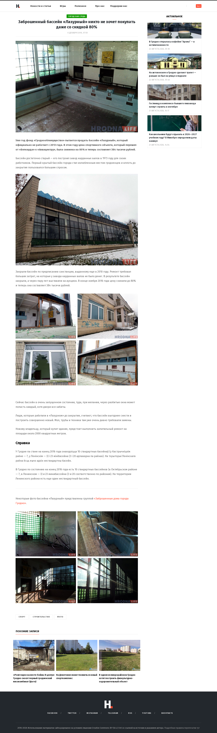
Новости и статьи (40, 6)
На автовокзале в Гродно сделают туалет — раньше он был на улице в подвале (172, 74)
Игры (63, 6)
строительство (41, 617)
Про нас (100, 6)
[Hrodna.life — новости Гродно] (18, 6)
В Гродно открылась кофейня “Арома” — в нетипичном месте (172, 43)
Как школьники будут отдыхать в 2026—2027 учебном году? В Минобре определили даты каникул (173, 137)
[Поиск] (189, 6)
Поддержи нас (118, 6)
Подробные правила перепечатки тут (182, 728)
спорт (22, 617)
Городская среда (76, 16)
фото (60, 617)
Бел (199, 6)
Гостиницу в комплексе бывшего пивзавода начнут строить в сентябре (172, 105)
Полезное (80, 6)
